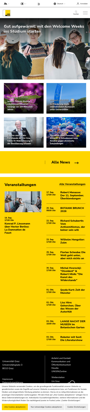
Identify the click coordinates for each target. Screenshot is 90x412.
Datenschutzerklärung (12, 382)
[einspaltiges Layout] (39, 3)
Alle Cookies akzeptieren (14, 407)
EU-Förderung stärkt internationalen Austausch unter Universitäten (62, 107)
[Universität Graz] (6, 13)
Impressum (7, 379)
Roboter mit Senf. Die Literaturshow (71, 338)
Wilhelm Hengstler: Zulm (72, 241)
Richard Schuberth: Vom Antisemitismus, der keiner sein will (72, 225)
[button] (6, 3)
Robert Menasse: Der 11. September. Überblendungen (72, 195)
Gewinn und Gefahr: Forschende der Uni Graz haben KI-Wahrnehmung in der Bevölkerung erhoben (19, 139)
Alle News (60, 162)
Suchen (76, 14)
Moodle (55, 368)
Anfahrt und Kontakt (61, 358)
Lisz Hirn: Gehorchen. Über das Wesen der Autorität (70, 307)
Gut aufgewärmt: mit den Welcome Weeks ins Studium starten (44, 29)
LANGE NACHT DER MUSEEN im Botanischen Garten (72, 324)
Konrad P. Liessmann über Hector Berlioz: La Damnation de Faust (17, 228)
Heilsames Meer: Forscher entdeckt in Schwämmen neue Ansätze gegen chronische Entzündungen (64, 139)
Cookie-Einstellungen (76, 407)
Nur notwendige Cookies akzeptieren (46, 407)
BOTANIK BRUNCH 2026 (72, 209)
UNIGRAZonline (59, 371)
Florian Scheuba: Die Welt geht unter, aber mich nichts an (72, 255)
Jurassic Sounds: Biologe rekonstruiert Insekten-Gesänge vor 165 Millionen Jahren (20, 105)
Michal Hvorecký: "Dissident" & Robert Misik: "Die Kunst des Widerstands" (71, 274)
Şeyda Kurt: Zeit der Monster (72, 291)
